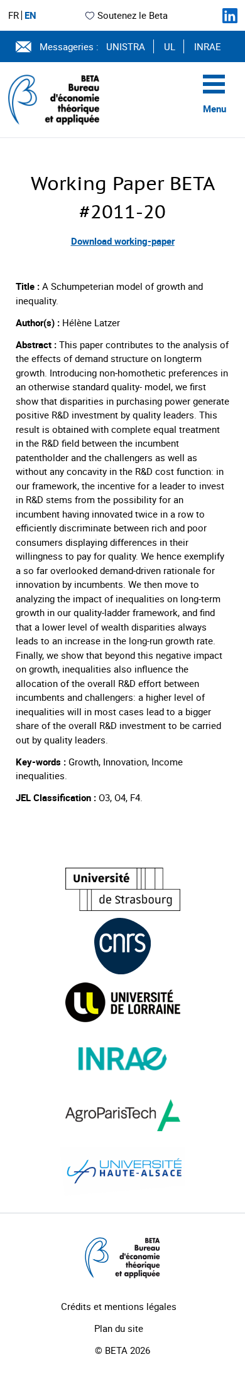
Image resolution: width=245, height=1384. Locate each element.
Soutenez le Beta (132, 15)
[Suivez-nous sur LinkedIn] (229, 15)
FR (13, 15)
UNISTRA (125, 46)
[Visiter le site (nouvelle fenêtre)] (122, 889)
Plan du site (118, 1328)
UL (169, 46)
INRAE (207, 46)
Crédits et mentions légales (119, 1306)
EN (30, 15)
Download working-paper (123, 241)
